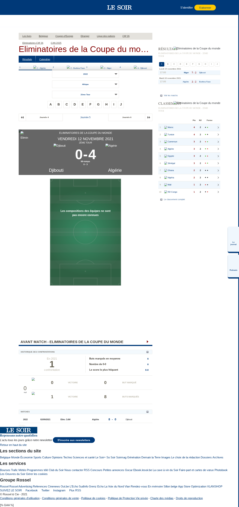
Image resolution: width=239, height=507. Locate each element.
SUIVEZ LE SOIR (11, 490)
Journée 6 (126, 117)
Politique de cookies (93, 498)
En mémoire (155, 486)
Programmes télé (37, 470)
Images (165, 457)
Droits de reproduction (189, 498)
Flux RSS (75, 490)
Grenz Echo (96, 486)
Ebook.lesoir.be (142, 470)
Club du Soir (56, 470)
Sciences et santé (84, 457)
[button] (27, 7)
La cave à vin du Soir (165, 470)
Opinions (57, 457)
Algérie (115, 170)
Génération (134, 457)
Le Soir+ (100, 457)
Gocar (129, 470)
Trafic (14, 470)
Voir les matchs (171, 95)
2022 (85, 74)
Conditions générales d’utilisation (20, 498)
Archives (217, 457)
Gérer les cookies (37, 474)
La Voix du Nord (114, 486)
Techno (67, 457)
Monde (15, 457)
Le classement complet (174, 199)
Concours (96, 470)
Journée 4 (44, 117)
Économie (26, 457)
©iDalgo (22, 425)
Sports (37, 457)
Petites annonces (113, 470)
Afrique (85, 84)
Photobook (221, 470)
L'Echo (74, 486)
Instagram (59, 490)
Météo (22, 470)
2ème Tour (85, 95)
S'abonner (205, 7)
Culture (46, 457)
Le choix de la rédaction (185, 457)
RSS (87, 470)
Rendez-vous (139, 486)
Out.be (65, 486)
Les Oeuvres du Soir (12, 474)
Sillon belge (170, 486)
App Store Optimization (192, 486)
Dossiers (206, 457)
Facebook (31, 490)
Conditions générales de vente (60, 498)
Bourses (5, 470)
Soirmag (121, 457)
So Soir (110, 457)
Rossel (4, 486)
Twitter (45, 490)
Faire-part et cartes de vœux (196, 470)
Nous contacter (73, 470)
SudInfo (83, 486)
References (40, 486)
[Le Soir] (119, 7)
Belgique (5, 457)
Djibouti (56, 170)
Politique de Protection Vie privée (128, 498)
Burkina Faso (205, 82)
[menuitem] (233, 239)
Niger (186, 73)
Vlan (127, 486)
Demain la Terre (151, 457)
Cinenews (54, 486)
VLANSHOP (214, 486)
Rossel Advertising (20, 486)
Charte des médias (161, 498)
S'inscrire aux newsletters (74, 440)
